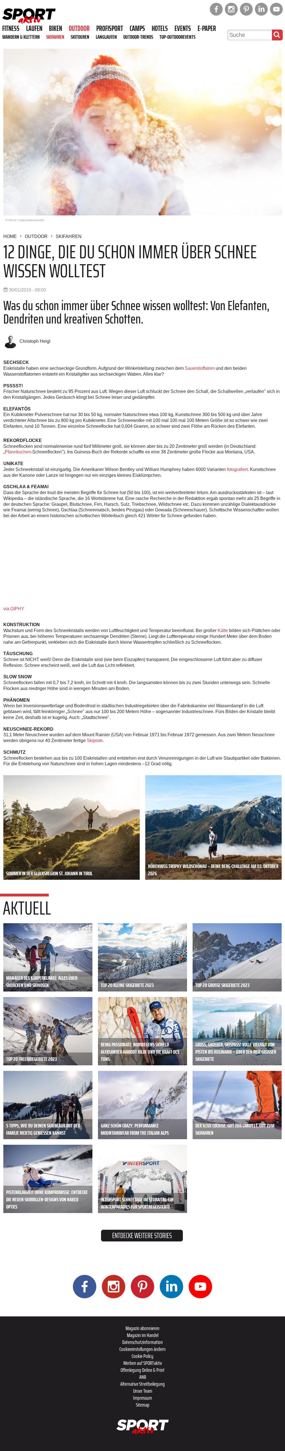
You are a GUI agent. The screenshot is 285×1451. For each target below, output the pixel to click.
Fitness (10, 28)
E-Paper (207, 28)
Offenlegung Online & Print (142, 1369)
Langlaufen (106, 36)
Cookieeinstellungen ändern (142, 1349)
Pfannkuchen (18, 451)
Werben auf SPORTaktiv (142, 1362)
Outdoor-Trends (138, 36)
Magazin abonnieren (142, 1328)
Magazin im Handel (142, 1335)
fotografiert (237, 469)
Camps (137, 28)
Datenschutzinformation (142, 1342)
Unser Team (142, 1390)
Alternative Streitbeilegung (142, 1383)
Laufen (34, 28)
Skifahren (55, 36)
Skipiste (95, 740)
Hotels (160, 28)
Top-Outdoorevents (177, 36)
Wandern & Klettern (21, 36)
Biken (55, 28)
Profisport (109, 28)
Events (183, 28)
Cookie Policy (142, 1356)
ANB (142, 1376)
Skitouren (80, 36)
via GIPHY (13, 608)
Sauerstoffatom (200, 368)
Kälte (223, 630)
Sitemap (142, 1404)
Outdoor (79, 28)
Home (10, 236)
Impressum (142, 1397)
